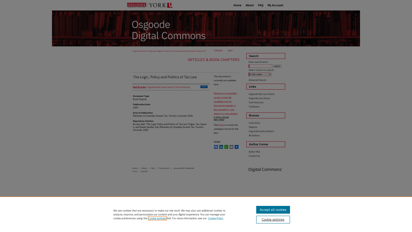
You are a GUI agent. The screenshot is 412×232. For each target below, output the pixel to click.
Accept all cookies (273, 210)
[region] (206, 214)
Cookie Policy (215, 218)
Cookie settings (157, 218)
